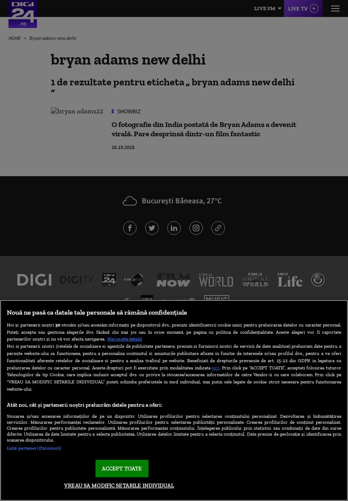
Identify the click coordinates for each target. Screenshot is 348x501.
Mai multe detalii (124, 339)
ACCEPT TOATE (122, 468)
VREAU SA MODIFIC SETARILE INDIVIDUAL (119, 485)
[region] (174, 400)
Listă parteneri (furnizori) (34, 448)
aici (215, 367)
